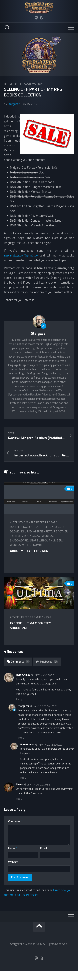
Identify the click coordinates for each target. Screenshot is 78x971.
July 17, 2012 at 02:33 (51, 744)
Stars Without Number (46, 540)
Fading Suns (35, 531)
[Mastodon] (36, 18)
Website (13, 862)
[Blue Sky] (41, 18)
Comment (15, 821)
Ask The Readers (36, 522)
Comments (19, 661)
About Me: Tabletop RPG (29, 551)
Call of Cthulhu (40, 527)
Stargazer (14, 104)
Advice (14, 617)
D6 (23, 531)
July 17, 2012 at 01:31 (39, 784)
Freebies (27, 617)
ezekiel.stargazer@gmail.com (21, 255)
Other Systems (25, 84)
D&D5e (14, 531)
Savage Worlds (42, 536)
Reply (19, 699)
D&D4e (8, 84)
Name (12, 848)
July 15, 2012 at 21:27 (47, 674)
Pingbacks (48, 661)
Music (40, 617)
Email (44, 848)
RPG (40, 84)
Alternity (16, 522)
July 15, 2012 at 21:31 (46, 706)
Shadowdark (19, 540)
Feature (51, 531)
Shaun (19, 784)
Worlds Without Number (27, 545)
